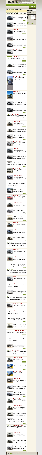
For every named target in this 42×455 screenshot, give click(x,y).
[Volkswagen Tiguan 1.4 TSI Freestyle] (10, 269)
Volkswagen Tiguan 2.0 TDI (16, 22)
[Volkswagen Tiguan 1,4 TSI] (10, 89)
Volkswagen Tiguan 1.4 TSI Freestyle (18, 269)
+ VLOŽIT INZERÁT (32, 6)
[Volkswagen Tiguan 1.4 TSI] (10, 67)
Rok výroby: (28, 17)
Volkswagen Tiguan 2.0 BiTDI (16, 148)
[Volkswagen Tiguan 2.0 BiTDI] (10, 152)
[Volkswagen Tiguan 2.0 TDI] (10, 33)
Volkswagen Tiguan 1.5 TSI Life (17, 378)
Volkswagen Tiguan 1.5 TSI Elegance (18, 425)
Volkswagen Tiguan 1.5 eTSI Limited (17, 202)
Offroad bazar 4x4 (12, 9)
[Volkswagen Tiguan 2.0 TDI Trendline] (10, 105)
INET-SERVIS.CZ (10, 453)
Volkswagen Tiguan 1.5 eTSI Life (17, 195)
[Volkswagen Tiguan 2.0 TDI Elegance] (10, 213)
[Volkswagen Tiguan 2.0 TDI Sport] (10, 242)
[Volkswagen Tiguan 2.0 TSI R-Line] (10, 389)
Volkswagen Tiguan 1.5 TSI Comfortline (19, 330)
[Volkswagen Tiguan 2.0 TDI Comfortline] (10, 159)
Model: (27, 16)
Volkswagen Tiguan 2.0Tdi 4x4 (17, 371)
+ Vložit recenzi (33, 8)
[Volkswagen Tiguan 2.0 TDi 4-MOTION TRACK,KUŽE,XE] (10, 368)
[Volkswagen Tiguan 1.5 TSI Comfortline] (11, 330)
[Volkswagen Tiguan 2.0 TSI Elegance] (10, 361)
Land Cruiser (31, 22)
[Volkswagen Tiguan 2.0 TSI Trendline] (10, 260)
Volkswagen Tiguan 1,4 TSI (16, 76)
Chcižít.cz (27, 452)
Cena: (27, 18)
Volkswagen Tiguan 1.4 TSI (16, 121)
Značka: (28, 15)
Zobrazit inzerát (24, 20)
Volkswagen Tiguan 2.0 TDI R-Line (17, 175)
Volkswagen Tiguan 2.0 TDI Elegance (17, 323)
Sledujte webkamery (20, 452)
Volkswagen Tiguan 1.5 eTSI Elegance (17, 141)
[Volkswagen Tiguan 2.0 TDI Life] (10, 40)
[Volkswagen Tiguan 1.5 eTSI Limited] (10, 206)
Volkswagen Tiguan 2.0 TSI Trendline (17, 256)
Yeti (30, 23)
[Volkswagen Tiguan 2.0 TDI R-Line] (10, 179)
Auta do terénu (12, 2)
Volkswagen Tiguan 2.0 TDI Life (17, 36)
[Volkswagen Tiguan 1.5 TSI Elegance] (10, 425)
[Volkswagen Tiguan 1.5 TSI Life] (10, 382)
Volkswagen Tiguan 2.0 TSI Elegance (17, 357)
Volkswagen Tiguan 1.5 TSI (15, 310)
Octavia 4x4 (32, 23)
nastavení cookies (16, 453)
